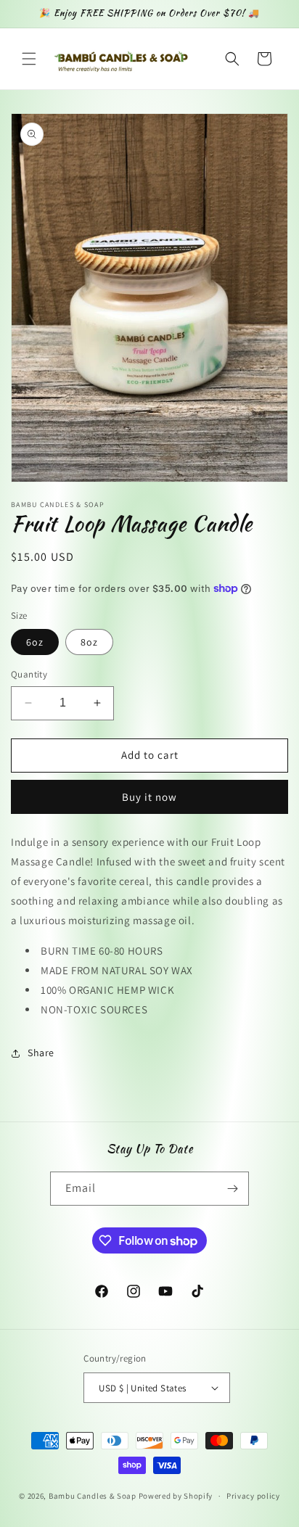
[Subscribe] (232, 1189)
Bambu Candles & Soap (92, 1496)
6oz (35, 642)
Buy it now (149, 797)
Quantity (29, 674)
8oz (89, 642)
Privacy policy (253, 1496)
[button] (29, 59)
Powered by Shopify (176, 1496)
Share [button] (41, 1052)
